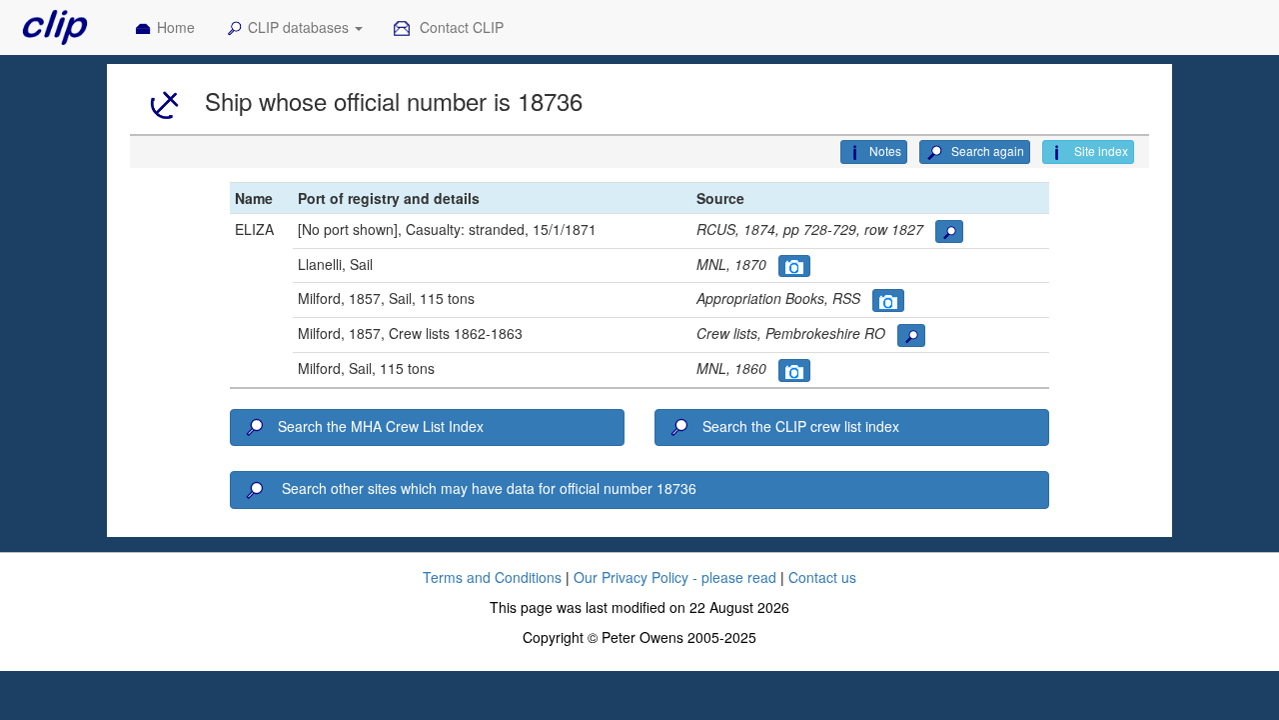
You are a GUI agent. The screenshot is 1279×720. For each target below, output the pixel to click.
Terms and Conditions (492, 577)
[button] (949, 231)
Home (176, 27)
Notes (885, 150)
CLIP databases (300, 27)
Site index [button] (1099, 150)
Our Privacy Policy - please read (675, 577)
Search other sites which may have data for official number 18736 (487, 488)
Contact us (822, 577)
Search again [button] (986, 150)
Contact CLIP (460, 27)
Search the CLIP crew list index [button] (800, 426)
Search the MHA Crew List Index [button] (381, 426)
